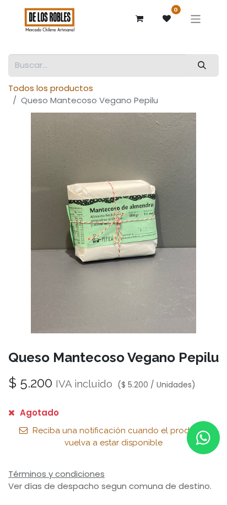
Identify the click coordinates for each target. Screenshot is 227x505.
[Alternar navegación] (195, 18)
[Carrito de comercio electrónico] (139, 19)
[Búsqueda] (202, 65)
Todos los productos (50, 88)
